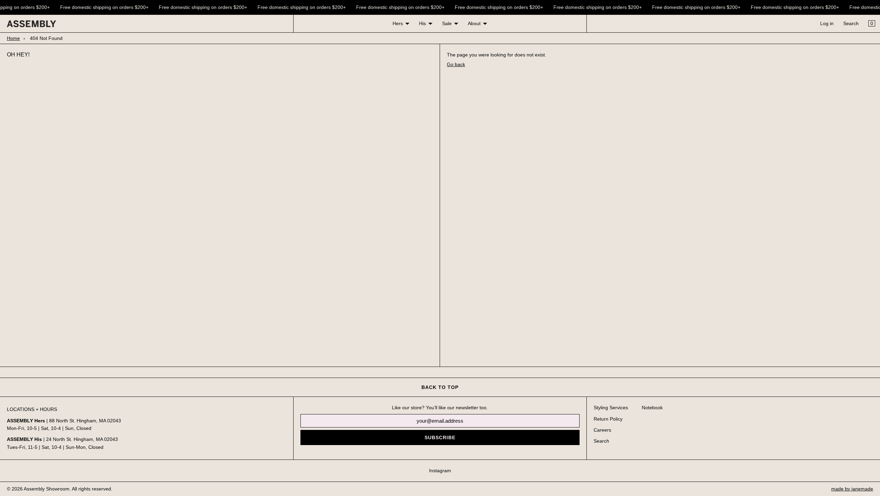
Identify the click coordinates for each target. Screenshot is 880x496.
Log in (827, 23)
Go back (456, 64)
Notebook (652, 407)
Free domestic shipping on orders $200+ (102, 7)
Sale (447, 23)
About (474, 23)
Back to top (440, 387)
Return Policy (608, 419)
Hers (398, 23)
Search (851, 23)
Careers (602, 430)
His (422, 23)
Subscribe (440, 437)
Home (13, 38)
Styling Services (611, 407)
